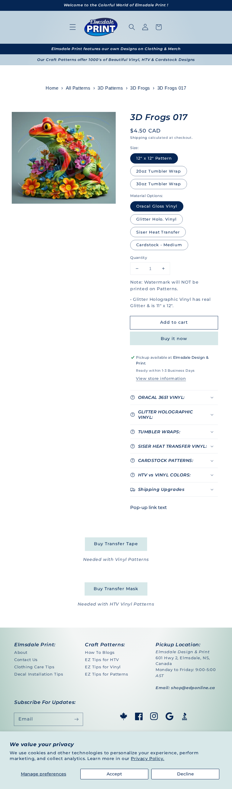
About (20, 652)
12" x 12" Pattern (154, 158)
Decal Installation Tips (38, 674)
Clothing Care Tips (34, 666)
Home (52, 88)
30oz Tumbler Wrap (158, 183)
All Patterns (78, 88)
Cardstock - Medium (159, 244)
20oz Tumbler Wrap (158, 171)
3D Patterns (110, 88)
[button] (72, 27)
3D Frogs (140, 88)
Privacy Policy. (147, 758)
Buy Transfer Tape (116, 543)
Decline (185, 774)
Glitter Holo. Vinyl (156, 219)
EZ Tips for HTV (102, 659)
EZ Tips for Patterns (106, 674)
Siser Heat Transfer (158, 232)
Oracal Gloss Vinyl (156, 206)
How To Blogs (100, 652)
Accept (114, 774)
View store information (161, 378)
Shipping (138, 137)
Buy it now (174, 338)
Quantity (138, 257)
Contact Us (26, 659)
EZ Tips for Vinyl (103, 666)
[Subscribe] (76, 719)
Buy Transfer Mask (116, 588)
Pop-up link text (148, 507)
